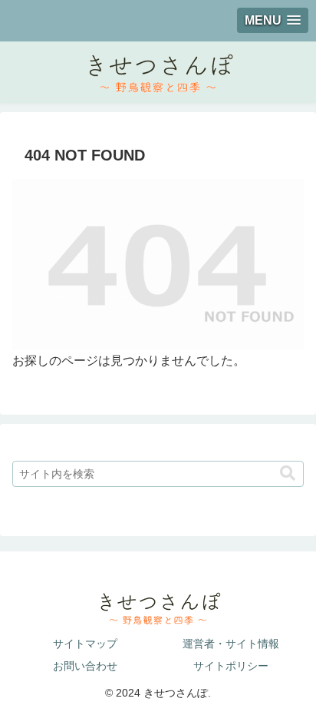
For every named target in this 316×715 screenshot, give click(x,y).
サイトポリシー (230, 666)
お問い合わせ (85, 666)
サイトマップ (85, 643)
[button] (287, 473)
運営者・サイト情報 (231, 643)
